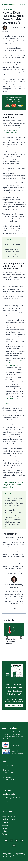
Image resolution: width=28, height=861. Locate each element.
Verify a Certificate (8, 819)
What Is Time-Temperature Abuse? (11, 641)
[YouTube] (6, 840)
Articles (5, 825)
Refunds (5, 831)
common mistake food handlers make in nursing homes (15, 362)
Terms (4, 834)
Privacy (4, 828)
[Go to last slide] (7, 637)
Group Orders (7, 802)
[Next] (21, 637)
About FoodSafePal (9, 816)
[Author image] (4, 27)
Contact (5, 822)
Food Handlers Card (9, 794)
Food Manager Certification (11, 798)
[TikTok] (11, 840)
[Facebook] (21, 840)
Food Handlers (7, 9)
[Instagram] (16, 840)
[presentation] (14, 629)
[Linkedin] (14, 845)
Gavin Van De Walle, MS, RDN (17, 28)
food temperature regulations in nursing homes (13, 400)
